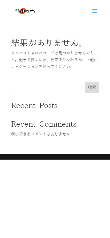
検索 (92, 87)
